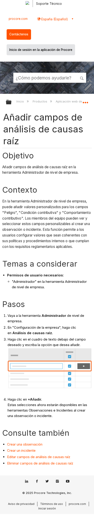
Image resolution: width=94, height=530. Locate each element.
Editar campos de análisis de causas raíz (39, 457)
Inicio (20, 101)
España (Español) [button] (54, 19)
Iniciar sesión (47, 508)
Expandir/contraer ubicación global (85, 100)
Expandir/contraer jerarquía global (11, 102)
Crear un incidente (22, 450)
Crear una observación (24, 444)
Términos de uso (51, 504)
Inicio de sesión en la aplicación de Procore (40, 50)
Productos (40, 101)
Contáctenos (18, 34)
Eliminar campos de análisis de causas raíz (40, 463)
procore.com (18, 19)
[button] (82, 77)
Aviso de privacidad (21, 504)
